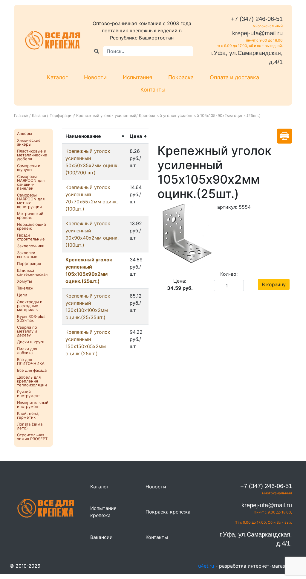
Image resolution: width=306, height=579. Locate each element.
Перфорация (62, 115)
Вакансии (101, 537)
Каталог (57, 77)
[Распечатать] (284, 136)
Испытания (137, 77)
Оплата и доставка (234, 77)
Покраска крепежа (168, 512)
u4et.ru (206, 566)
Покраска (181, 77)
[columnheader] (94, 136)
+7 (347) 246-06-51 (257, 19)
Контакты (153, 89)
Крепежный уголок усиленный (106, 115)
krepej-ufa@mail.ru (257, 33)
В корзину (274, 284)
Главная (21, 115)
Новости (95, 77)
